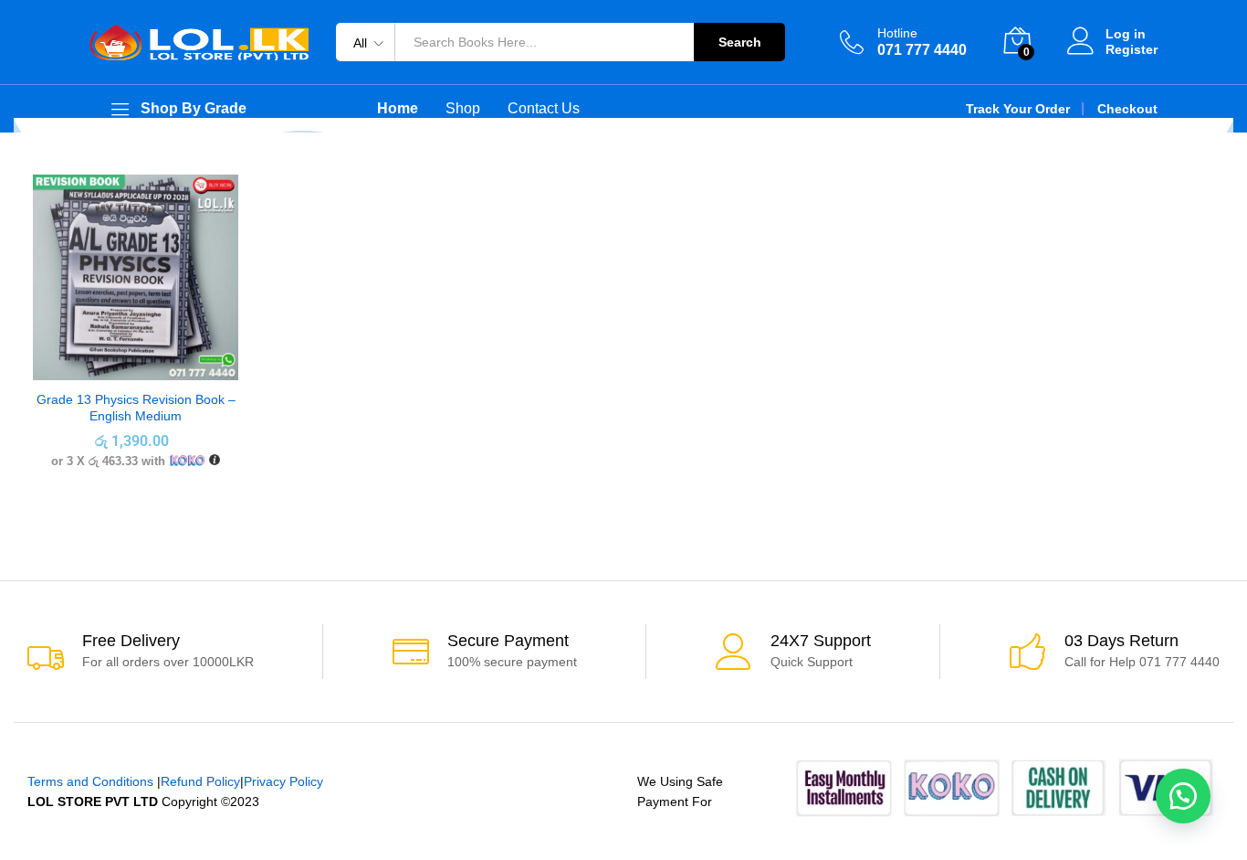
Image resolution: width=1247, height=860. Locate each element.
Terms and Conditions (90, 781)
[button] (1183, 796)
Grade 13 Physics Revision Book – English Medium (136, 407)
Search (739, 42)
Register (1132, 49)
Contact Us (544, 108)
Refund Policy (200, 781)
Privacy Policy (283, 781)
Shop (462, 108)
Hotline (897, 33)
